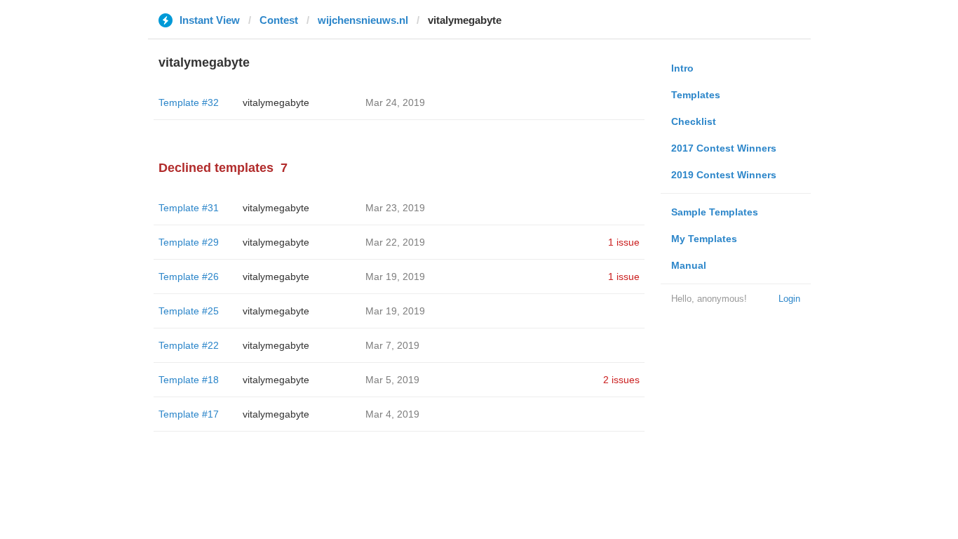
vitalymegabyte (276, 102)
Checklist (693, 121)
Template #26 (188, 276)
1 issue (624, 242)
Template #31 (188, 207)
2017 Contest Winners (723, 148)
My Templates (704, 238)
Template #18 (188, 379)
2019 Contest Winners (723, 174)
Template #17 (188, 414)
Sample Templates (714, 212)
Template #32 (188, 102)
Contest (278, 20)
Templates (695, 94)
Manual (688, 265)
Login (789, 298)
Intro (682, 68)
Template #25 (188, 311)
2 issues (621, 379)
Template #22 (188, 345)
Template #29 (188, 242)
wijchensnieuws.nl (363, 20)
